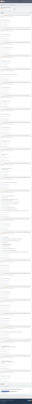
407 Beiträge (9, 10)
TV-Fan (6, 16)
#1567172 (29, 83)
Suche (16, 1)
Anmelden (29, 1)
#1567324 (29, 136)
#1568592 (29, 371)
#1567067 (29, 56)
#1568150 (29, 274)
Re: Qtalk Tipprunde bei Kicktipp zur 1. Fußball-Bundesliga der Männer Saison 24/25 (17, 232)
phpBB (5, 403)
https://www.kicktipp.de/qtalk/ (5, 25)
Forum (13, 1)
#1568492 (29, 327)
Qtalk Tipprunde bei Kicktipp (6, 7)
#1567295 (29, 123)
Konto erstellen (25, 1)
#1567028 (29, 43)
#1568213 (29, 287)
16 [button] (26, 10)
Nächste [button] (30, 10)
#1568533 (29, 341)
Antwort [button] (2, 12)
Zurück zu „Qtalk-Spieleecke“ (5, 386)
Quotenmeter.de (8, 1)
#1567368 (29, 164)
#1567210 (29, 96)
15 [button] (25, 10)
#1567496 (29, 191)
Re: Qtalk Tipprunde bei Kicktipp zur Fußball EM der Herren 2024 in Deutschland (16, 190)
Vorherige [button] (17, 10)
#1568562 (29, 356)
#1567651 (29, 219)
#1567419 (29, 178)
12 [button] (21, 10)
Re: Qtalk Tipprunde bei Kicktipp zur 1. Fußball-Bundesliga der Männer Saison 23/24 (17, 15)
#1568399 (29, 314)
